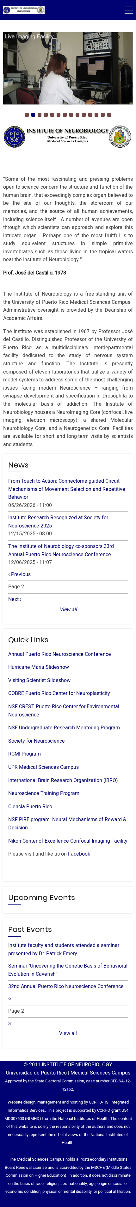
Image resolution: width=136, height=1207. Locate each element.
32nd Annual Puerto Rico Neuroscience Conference (66, 986)
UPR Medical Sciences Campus (43, 767)
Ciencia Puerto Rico (30, 806)
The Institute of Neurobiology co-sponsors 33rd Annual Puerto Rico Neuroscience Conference (61, 550)
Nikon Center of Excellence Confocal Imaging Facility (67, 841)
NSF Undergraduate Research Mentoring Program (64, 728)
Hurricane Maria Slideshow (38, 667)
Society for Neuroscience (36, 741)
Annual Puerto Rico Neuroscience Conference (59, 654)
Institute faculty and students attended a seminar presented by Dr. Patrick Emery (63, 949)
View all (68, 609)
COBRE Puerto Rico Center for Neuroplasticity (59, 693)
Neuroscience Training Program (43, 793)
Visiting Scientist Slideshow (39, 680)
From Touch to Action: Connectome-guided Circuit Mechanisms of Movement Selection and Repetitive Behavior (66, 489)
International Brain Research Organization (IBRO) (63, 780)
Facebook (79, 854)
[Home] (24, 10)
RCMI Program (24, 754)
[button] (27, 115)
